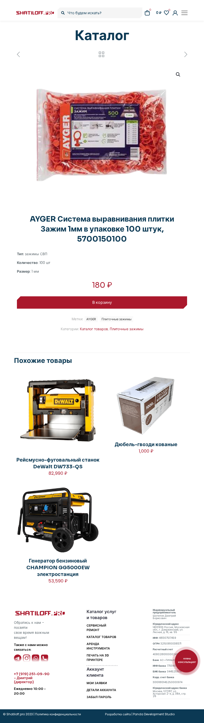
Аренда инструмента (98, 646)
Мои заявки (97, 683)
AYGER (91, 319)
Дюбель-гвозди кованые (146, 444)
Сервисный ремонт (96, 627)
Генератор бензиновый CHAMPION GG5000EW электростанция (58, 567)
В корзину (102, 302)
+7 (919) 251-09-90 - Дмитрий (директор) (32, 678)
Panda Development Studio (154, 714)
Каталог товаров (94, 328)
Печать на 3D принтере (98, 657)
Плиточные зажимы (127, 328)
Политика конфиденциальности (57, 714)
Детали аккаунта (101, 690)
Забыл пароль (99, 697)
